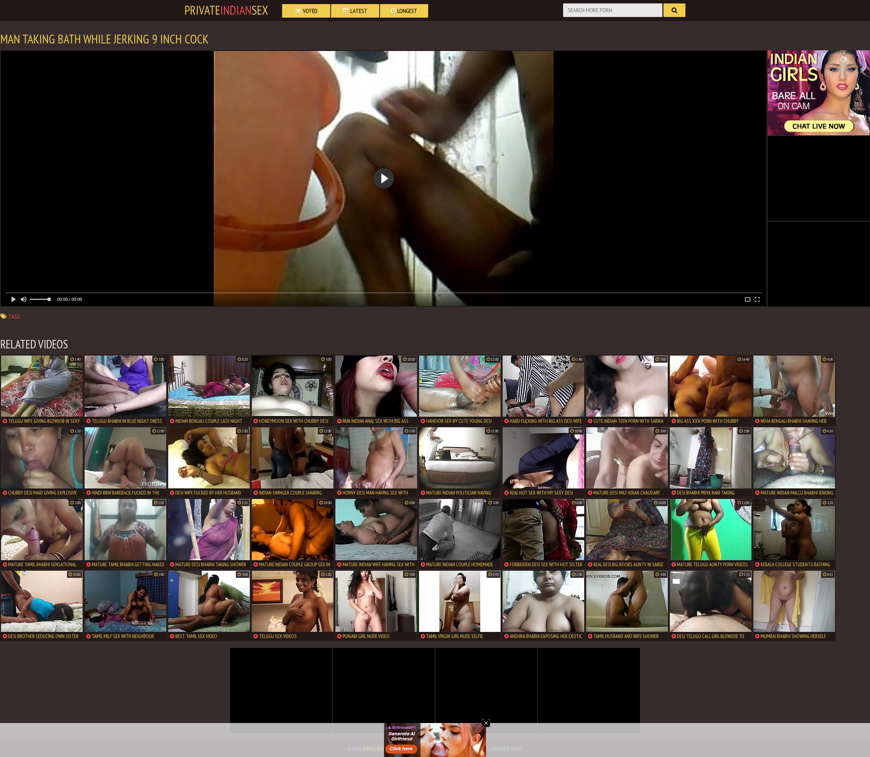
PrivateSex (226, 10)
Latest (358, 11)
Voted (309, 11)
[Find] (674, 10)
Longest (406, 11)
